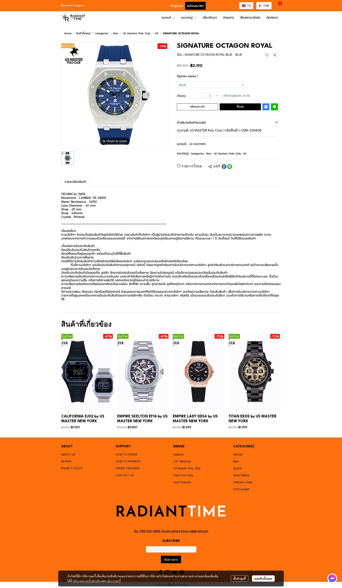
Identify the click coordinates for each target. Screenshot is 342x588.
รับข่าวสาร (171, 559)
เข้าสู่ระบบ (176, 5)
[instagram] (219, 6)
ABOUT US (68, 454)
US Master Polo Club (186, 468)
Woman (238, 454)
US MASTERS (197, 144)
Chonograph (241, 489)
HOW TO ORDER (126, 454)
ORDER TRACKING (128, 468)
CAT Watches (182, 461)
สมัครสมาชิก (195, 5)
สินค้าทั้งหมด (83, 33)
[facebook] (212, 6)
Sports (237, 468)
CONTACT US (125, 475)
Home (68, 33)
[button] (162, 5)
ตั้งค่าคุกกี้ (239, 578)
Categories (101, 33)
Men (115, 33)
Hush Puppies (182, 482)
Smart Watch (241, 475)
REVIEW (66, 461)
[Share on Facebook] (224, 166)
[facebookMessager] (332, 578)
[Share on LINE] (229, 166)
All (156, 33)
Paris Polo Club (183, 475)
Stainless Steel (243, 482)
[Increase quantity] (217, 95)
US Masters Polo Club (136, 33)
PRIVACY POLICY (72, 468)
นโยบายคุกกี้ (113, 581)
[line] (233, 6)
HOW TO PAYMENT (128, 461)
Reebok (178, 454)
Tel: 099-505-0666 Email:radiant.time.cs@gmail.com (171, 531)
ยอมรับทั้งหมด (263, 578)
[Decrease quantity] (203, 95)
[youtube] (226, 6)
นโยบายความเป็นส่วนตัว (87, 581)
